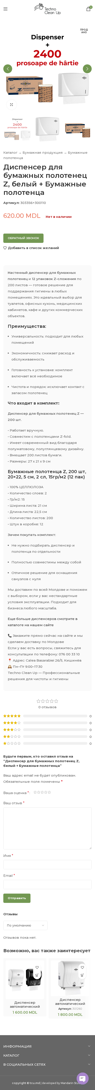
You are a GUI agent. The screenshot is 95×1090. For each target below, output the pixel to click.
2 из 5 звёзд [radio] (38, 793)
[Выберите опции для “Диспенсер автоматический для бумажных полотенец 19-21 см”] (37, 975)
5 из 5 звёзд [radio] (49, 793)
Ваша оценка (16, 793)
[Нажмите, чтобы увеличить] (12, 105)
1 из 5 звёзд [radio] (35, 793)
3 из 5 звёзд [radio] (42, 793)
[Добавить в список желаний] (37, 967)
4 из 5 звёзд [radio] (46, 793)
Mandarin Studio (72, 1083)
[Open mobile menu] (5, 8)
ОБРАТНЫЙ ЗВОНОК (23, 238)
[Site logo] (47, 8)
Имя (8, 856)
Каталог (10, 152)
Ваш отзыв (14, 803)
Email (9, 875)
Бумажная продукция (43, 152)
